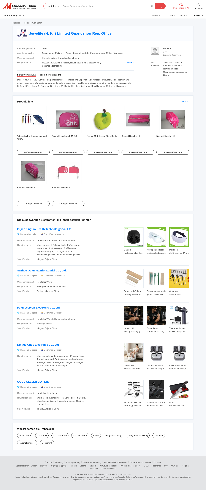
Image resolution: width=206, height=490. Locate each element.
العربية (146, 466)
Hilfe (171, 15)
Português (104, 466)
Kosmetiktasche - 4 (131, 136)
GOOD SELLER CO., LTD (33, 381)
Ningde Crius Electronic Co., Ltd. (38, 344)
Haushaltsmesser (27, 443)
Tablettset (158, 435)
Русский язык (126, 466)
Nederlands (156, 466)
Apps (182, 15)
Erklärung (59, 462)
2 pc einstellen (60, 435)
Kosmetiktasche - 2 (61, 187)
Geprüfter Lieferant (54, 234)
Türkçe (184, 466)
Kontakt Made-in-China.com (115, 462)
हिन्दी (166, 466)
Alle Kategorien (14, 15)
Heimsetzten (25, 435)
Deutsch (93, 466)
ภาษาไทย (174, 466)
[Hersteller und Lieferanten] (19, 6)
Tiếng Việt (94, 468)
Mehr (129, 62)
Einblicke (157, 462)
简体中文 (44, 466)
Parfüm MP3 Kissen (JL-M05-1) (102, 136)
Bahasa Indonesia (108, 468)
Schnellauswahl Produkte (140, 462)
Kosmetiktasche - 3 (165, 136)
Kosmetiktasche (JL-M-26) (64, 136)
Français (73, 466)
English (34, 466)
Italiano (114, 466)
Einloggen (198, 8)
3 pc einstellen (80, 435)
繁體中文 (54, 466)
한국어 (137, 466)
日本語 (64, 466)
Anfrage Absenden (33, 152)
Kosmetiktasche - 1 (26, 187)
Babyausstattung (113, 435)
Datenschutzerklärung (92, 462)
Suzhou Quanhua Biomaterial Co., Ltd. (42, 270)
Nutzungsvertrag (73, 462)
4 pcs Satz (42, 435)
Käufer (155, 15)
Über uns (48, 462)
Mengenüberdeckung (138, 435)
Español (83, 466)
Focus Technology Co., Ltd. (100, 474)
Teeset (96, 435)
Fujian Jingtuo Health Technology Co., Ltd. (44, 229)
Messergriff (47, 443)
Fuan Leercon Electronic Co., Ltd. (38, 307)
